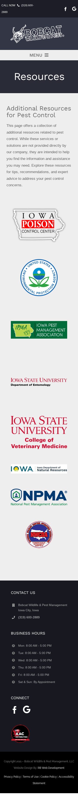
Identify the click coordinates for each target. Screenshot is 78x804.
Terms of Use (31, 776)
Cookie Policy (49, 776)
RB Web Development (51, 767)
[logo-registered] (39, 25)
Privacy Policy (12, 776)
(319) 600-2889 (29, 617)
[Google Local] (74, 9)
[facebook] (65, 9)
